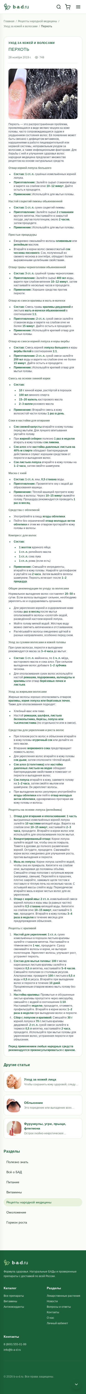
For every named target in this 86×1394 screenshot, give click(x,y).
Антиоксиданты (14, 1306)
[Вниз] (76, 1384)
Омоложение (16, 1212)
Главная (9, 21)
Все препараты (14, 1295)
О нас (50, 1317)
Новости (52, 1301)
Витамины (14, 1192)
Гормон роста (16, 1222)
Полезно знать (17, 1162)
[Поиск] (58, 6)
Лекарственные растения (63, 1295)
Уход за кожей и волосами (21, 26)
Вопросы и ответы (59, 1306)
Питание (12, 1182)
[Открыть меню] (78, 7)
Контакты (53, 1312)
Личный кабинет (57, 1323)
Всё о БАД (14, 1172)
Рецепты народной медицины (37, 21)
